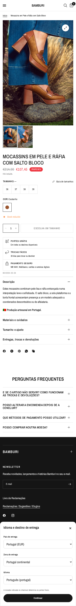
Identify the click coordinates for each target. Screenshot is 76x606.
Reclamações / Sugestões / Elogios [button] (21, 506)
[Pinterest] (20, 351)
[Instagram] (15, 515)
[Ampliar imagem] (65, 27)
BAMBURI (38, 5)
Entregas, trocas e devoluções (21, 339)
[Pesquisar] (65, 5)
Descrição (9, 282)
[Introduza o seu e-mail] (69, 484)
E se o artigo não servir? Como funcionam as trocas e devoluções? (33, 393)
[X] (12, 351)
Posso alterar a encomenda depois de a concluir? (31, 406)
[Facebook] (5, 351)
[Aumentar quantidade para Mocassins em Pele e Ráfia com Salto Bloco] (16, 228)
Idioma (7, 572)
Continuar (38, 598)
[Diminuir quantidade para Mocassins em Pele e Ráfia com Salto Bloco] (5, 228)
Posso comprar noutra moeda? (25, 427)
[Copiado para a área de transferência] (34, 351)
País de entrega (10, 536)
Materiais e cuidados (15, 320)
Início (5, 15)
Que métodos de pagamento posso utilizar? (34, 418)
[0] (70, 5)
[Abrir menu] (4, 5)
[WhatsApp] (27, 351)
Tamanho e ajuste (13, 330)
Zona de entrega (11, 554)
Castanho (7, 207)
